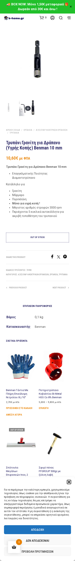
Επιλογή (43, 408)
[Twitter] (60, 257)
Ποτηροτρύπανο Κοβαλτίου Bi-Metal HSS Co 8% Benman (50, 394)
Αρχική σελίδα (13, 130)
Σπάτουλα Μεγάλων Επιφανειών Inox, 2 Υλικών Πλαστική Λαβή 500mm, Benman (17, 476)
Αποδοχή (37, 530)
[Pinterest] (66, 257)
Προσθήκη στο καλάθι (19, 408)
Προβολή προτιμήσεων (37, 551)
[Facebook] (53, 257)
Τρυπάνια (14, 133)
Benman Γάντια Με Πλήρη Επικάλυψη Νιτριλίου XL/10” (17, 394)
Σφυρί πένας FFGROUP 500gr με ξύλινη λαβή (50, 471)
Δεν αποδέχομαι (37, 540)
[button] (69, 482)
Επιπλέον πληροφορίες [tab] (37, 305)
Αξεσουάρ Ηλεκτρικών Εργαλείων (51, 130)
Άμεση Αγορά (14, 414)
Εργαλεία (28, 130)
